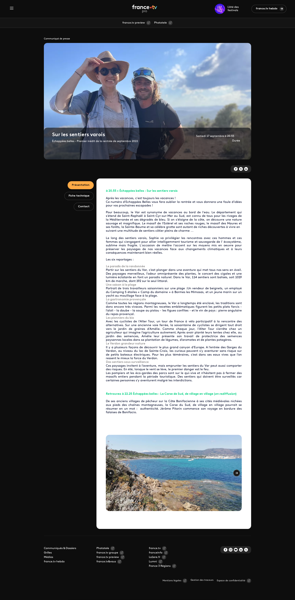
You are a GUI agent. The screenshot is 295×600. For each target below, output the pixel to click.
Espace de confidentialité (231, 580)
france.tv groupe (107, 552)
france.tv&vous (106, 561)
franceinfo (155, 552)
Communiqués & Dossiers (60, 548)
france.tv (155, 548)
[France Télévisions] (144, 9)
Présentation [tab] (80, 185)
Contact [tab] (83, 206)
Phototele (160, 22)
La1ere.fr (154, 557)
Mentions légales (172, 580)
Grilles (48, 552)
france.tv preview (133, 22)
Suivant (236, 473)
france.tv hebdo (266, 8)
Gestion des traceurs (202, 580)
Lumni (153, 561)
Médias (48, 557)
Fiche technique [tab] (79, 195)
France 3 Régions (160, 566)
